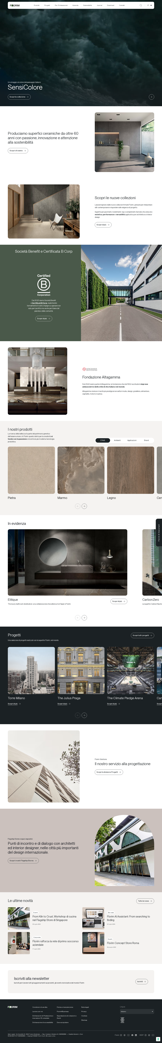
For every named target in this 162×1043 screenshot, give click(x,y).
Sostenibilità (87, 5)
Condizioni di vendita (39, 1007)
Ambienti (117, 440)
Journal (99, 5)
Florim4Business (63, 1011)
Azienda (75, 5)
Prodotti (36, 5)
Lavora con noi (37, 1011)
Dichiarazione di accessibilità (42, 1022)
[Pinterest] (124, 1035)
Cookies (84, 1016)
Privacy (84, 1011)
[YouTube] (128, 1035)
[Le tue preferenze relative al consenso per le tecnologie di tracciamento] (158, 1039)
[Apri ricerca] (141, 5)
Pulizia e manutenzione (65, 1007)
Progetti (47, 5)
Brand (146, 440)
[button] (77, 506)
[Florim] (15, 5)
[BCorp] (122, 1023)
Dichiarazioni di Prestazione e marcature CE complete (42, 1017)
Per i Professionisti (61, 5)
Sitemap (84, 1020)
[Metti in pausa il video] (151, 97)
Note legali (85, 1007)
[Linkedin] (136, 1035)
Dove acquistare (62, 1022)
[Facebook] (132, 1035)
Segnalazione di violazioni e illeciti (66, 1017)
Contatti (122, 5)
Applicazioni (131, 440)
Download (110, 5)
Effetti (103, 440)
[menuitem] (36, 5)
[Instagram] (121, 1035)
